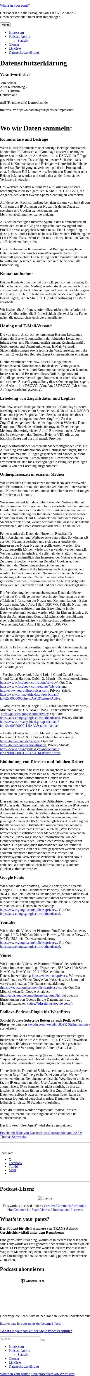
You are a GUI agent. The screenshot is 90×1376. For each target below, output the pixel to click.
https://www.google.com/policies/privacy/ (28, 910)
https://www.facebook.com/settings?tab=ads (30, 686)
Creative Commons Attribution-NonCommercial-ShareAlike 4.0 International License (47, 1208)
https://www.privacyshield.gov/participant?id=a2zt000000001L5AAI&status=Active (29, 724)
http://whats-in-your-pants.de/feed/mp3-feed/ (30, 1323)
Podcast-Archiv (19, 36)
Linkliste (15, 48)
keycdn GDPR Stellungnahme (67, 1024)
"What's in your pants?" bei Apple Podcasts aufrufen (36, 1331)
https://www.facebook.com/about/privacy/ (29, 682)
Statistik (22, 40)
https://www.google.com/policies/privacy (29, 987)
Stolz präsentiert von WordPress (52, 1374)
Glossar (14, 44)
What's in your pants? (15, 5)
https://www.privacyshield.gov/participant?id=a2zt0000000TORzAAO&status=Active (30, 751)
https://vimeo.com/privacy (49, 976)
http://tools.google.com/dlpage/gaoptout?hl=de (33, 995)
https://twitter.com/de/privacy (20, 741)
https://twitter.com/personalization (23, 745)
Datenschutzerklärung (24, 52)
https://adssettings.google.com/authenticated (30, 718)
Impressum (16, 32)
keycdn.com (36, 1024)
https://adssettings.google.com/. (49, 1003)
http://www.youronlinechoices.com (24, 690)
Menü (5, 24)
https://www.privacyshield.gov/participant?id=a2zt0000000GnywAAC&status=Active (30, 696)
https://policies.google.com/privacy (24, 714)
